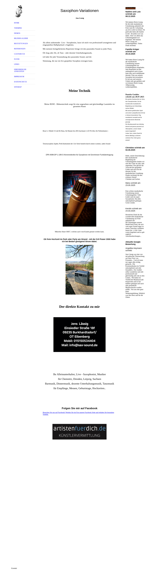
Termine (18, 28)
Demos (17, 33)
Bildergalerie (21, 38)
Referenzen (19, 49)
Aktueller (129, 6)
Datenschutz (20, 82)
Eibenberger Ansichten (20, 70)
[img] (24, 11)
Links (16, 64)
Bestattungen (21, 43)
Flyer (16, 59)
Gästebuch (19, 54)
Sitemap (18, 87)
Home (16, 23)
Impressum (19, 76)
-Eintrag (139, 8)
